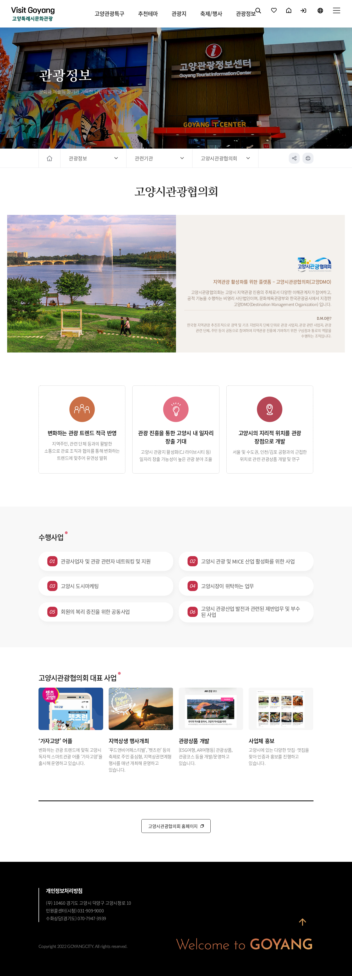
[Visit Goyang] (32, 14)
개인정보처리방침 (64, 890)
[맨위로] (303, 923)
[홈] (50, 158)
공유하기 (294, 158)
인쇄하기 (308, 158)
